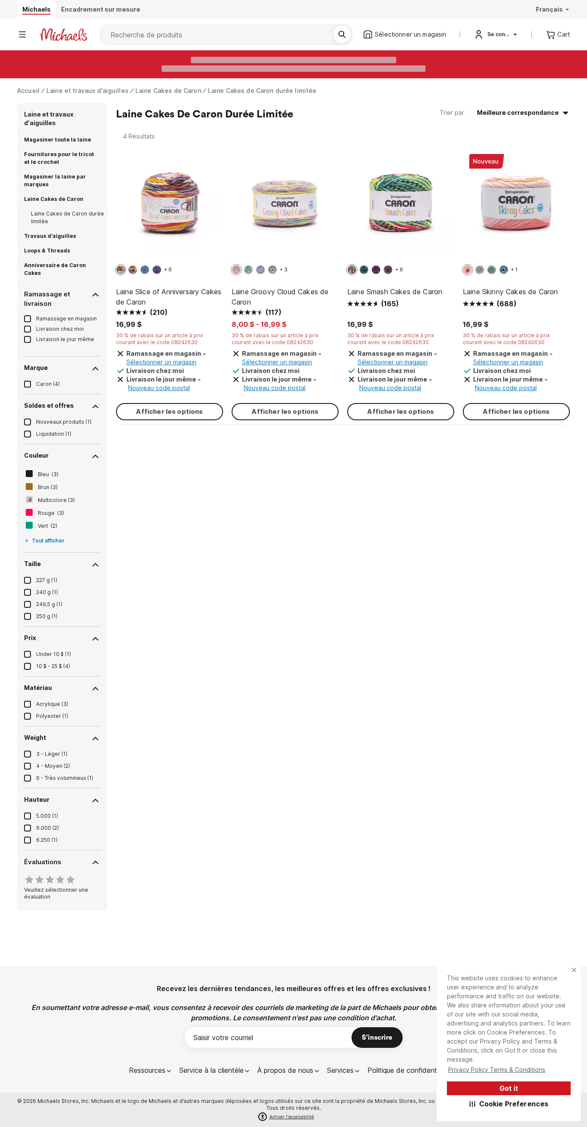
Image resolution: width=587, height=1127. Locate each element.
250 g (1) (47, 616)
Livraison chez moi (60, 329)
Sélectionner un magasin (161, 362)
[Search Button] (342, 34)
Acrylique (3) (52, 704)
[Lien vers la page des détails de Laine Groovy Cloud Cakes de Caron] (285, 207)
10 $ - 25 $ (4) (53, 666)
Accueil (28, 90)
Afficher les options (169, 411)
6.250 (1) (47, 840)
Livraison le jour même (65, 339)
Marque (36, 367)
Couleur (36, 455)
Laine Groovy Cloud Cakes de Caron (280, 296)
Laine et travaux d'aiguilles (87, 90)
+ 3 (283, 269)
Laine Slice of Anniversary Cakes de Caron (168, 296)
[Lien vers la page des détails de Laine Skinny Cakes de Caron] (516, 207)
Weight (35, 737)
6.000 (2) (47, 828)
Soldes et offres (49, 405)
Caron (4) (48, 384)
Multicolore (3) (56, 500)
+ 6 (168, 269)
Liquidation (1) (53, 434)
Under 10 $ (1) (53, 654)
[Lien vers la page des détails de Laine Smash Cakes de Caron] (400, 207)
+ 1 (514, 269)
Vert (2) (47, 526)
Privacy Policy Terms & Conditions (496, 1069)
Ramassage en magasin (66, 318)
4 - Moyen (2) (53, 766)
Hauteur (36, 799)
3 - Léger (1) (51, 754)
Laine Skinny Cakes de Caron (510, 291)
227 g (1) (46, 580)
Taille (32, 563)
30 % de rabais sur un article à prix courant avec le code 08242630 (159, 338)
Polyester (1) (52, 716)
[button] (509, 1104)
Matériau (38, 687)
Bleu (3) (48, 474)
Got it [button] (508, 1088)
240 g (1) (47, 592)
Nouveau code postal (159, 387)
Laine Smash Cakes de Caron (394, 291)
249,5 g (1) (49, 604)
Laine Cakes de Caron (168, 90)
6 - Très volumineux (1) (64, 778)
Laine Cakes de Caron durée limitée (262, 90)
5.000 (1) (47, 816)
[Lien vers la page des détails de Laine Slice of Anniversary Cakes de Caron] (169, 207)
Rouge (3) (51, 513)
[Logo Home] (63, 34)
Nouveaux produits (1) (64, 422)
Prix (30, 637)
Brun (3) (48, 487)
